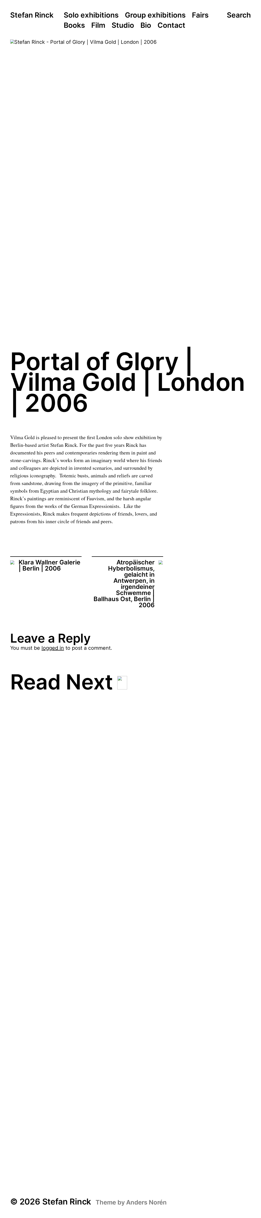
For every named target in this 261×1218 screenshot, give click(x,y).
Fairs (200, 15)
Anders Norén (146, 1202)
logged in (53, 648)
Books (74, 25)
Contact (171, 25)
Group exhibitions (155, 15)
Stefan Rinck (32, 15)
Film (98, 25)
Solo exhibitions (91, 15)
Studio (123, 25)
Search (239, 15)
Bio (145, 25)
